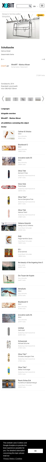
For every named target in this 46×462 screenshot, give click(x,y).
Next (43, 98)
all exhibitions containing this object (15, 123)
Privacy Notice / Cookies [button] (12, 459)
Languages (5, 109)
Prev (3, 98)
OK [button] (35, 451)
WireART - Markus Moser (20, 65)
